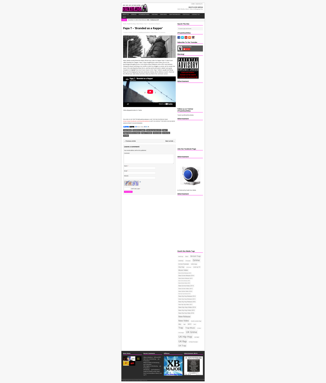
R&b (179, 324)
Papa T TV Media (146, 133)
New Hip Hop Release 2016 (186, 302)
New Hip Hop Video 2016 (186, 313)
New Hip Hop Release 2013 (184, 293)
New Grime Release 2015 (185, 278)
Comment (127, 153)
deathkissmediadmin (144, 32)
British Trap (196, 256)
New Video (183, 320)
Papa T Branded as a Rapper (132, 133)
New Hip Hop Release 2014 (186, 296)
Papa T (165, 130)
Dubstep (180, 260)
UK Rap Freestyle (193, 342)
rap (184, 324)
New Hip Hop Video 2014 (187, 307)
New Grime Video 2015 (185, 288)
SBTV (189, 324)
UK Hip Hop (166, 133)
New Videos (154, 32)
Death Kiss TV (199, 4)
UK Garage (181, 332)
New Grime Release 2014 (186, 275)
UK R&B (196, 337)
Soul (195, 324)
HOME (193, 4)
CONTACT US (196, 14)
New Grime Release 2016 (184, 280)
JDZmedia (189, 267)
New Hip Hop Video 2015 (154, 130)
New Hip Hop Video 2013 (185, 304)
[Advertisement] (188, 95)
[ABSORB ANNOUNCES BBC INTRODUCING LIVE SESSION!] (132, 360)
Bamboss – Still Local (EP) (154, 357)
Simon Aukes (157, 133)
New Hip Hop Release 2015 (186, 299)
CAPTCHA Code (135, 189)
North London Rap (196, 321)
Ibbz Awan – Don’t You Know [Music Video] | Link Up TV (152, 373)
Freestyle (188, 260)
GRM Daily (194, 264)
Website (126, 176)
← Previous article (130, 141)
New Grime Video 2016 (185, 291)
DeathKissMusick (174, 14)
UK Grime (191, 332)
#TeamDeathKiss (144, 14)
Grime (196, 260)
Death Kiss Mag (131, 24)
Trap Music (190, 328)
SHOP (124, 17)
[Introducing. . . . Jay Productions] (126, 360)
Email (125, 171)
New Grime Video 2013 (184, 283)
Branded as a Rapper (139, 130)
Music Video (183, 270)
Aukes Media (127, 130)
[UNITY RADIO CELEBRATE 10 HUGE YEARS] (138, 360)
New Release (184, 316)
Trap (180, 327)
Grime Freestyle (183, 264)
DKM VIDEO (163, 14)
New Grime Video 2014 (186, 286)
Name (126, 166)
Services (133, 14)
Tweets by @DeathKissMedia (185, 115)
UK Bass (199, 328)
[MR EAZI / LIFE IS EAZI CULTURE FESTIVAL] (126, 364)
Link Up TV (196, 267)
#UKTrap (180, 256)
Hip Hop (181, 267)
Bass (186, 256)
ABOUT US (126, 14)
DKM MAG (155, 14)
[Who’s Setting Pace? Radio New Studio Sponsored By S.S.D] (132, 364)
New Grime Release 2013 (184, 273)
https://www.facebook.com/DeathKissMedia (136, 121)
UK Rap (126, 135)
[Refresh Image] (140, 181)
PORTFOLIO (186, 14)
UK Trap (182, 345)
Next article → (170, 141)
